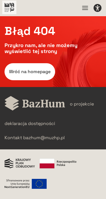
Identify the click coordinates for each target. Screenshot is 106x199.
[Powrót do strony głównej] (35, 104)
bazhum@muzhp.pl (44, 138)
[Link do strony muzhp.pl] (9, 8)
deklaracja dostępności (30, 123)
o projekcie (82, 104)
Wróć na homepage (30, 72)
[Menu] (85, 8)
